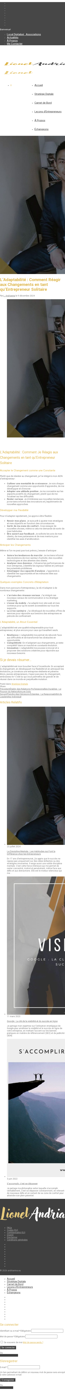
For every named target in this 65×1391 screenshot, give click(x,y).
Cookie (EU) (12, 1230)
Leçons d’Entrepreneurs (48, 111)
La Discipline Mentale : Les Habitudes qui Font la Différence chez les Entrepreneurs (31, 852)
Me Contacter (15, 43)
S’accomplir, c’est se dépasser (22, 1183)
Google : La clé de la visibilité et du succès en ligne (32, 1021)
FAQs (9, 1228)
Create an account (9, 1355)
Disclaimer (12, 1237)
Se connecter (8, 1347)
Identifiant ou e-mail (15, 1331)
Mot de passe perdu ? (33, 1342)
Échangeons (41, 129)
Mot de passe (12, 1336)
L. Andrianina (9, 296)
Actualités (12, 37)
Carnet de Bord (43, 102)
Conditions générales (17, 1240)
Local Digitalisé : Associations (24, 34)
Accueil (38, 85)
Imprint (10, 1235)
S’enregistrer (7, 1380)
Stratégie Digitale (44, 94)
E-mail (3, 1367)
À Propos (12, 40)
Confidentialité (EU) (16, 1232)
